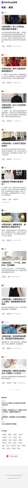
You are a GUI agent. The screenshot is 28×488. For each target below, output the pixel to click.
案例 (3, 46)
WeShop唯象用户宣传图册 (9, 424)
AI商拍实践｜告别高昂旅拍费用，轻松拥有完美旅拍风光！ (14, 337)
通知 (19, 448)
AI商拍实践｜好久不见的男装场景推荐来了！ (14, 106)
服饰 (3, 445)
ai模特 (9, 434)
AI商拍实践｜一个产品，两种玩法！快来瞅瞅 (14, 264)
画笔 (3, 448)
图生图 (20, 440)
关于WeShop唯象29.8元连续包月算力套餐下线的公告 (13, 404)
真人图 (8, 448)
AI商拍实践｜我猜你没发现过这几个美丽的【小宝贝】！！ (14, 372)
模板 (15, 383)
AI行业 (20, 434)
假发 (20, 437)
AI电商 (15, 434)
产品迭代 (4, 437)
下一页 (17, 390)
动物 (10, 440)
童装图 (13, 448)
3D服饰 (4, 434)
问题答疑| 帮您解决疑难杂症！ (12, 183)
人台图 (14, 437)
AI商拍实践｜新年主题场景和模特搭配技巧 (14, 69)
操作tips (4, 199)
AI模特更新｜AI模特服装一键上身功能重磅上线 (14, 418)
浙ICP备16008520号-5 (14, 478)
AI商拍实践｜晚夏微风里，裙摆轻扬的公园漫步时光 (14, 225)
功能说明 (4, 440)
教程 (10, 443)
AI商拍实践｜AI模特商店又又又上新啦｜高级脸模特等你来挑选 (14, 301)
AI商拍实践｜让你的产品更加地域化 (14, 144)
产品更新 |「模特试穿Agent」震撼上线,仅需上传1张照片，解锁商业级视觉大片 (14, 411)
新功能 (20, 443)
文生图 (14, 443)
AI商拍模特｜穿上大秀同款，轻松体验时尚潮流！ (14, 28)
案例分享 (9, 46)
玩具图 (23, 445)
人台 (10, 437)
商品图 (4, 276)
